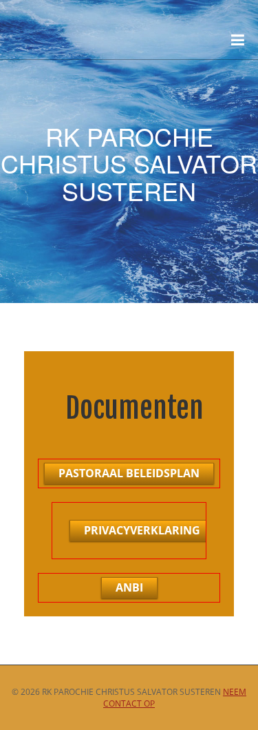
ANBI (129, 587)
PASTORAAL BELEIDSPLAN (129, 473)
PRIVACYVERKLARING (142, 530)
